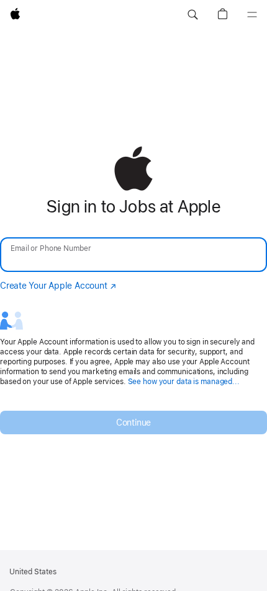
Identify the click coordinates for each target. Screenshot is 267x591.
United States (33, 571)
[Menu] (252, 15)
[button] (192, 15)
